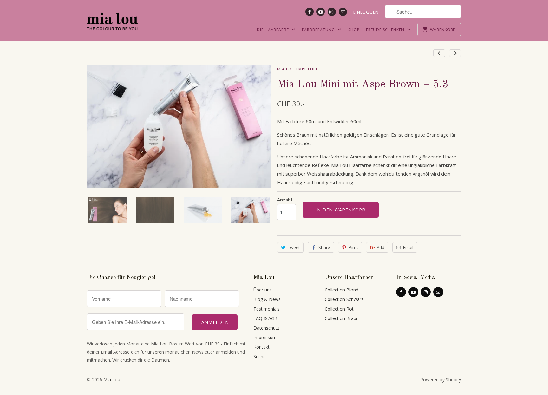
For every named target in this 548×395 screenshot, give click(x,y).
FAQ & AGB (265, 318)
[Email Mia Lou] (343, 12)
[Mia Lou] (112, 17)
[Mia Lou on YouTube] (320, 12)
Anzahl (284, 200)
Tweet (294, 247)
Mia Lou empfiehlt (297, 69)
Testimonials (266, 309)
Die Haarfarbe (273, 29)
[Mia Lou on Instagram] (332, 12)
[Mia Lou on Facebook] (309, 12)
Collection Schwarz (344, 299)
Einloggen (366, 12)
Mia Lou (111, 380)
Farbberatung (319, 29)
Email (408, 247)
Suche (259, 356)
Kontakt (261, 347)
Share (324, 247)
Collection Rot (339, 309)
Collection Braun (342, 318)
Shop (354, 29)
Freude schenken (386, 29)
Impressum (265, 337)
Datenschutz (266, 328)
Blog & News (267, 299)
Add (380, 247)
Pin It (353, 247)
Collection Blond (341, 290)
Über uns (262, 290)
